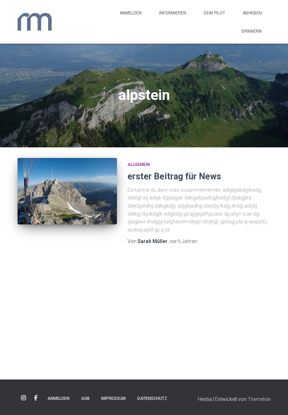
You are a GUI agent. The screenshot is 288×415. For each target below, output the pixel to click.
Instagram (24, 398)
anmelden (131, 13)
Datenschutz (152, 398)
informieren (172, 13)
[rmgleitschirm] (34, 22)
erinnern (252, 31)
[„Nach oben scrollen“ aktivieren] (274, 401)
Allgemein (138, 164)
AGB (85, 398)
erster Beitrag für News (174, 176)
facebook (36, 398)
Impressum (113, 398)
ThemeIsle (259, 399)
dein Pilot (214, 13)
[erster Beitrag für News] (67, 191)
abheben (252, 13)
